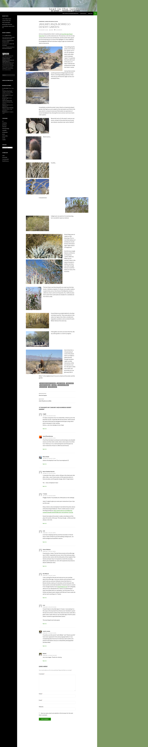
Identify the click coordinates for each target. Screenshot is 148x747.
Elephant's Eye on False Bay (7, 107)
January (54, 385)
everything (4, 123)
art (2, 121)
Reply (45, 428)
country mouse (46, 631)
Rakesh (44, 653)
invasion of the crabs (6, 20)
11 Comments (59, 29)
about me (90, 13)
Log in (3, 155)
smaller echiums (8, 35)
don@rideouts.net (62, 586)
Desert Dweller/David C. (49, 471)
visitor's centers (53, 386)
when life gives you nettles (45, 400)
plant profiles (5, 136)
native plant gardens (63, 385)
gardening (41, 21)
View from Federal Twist (7, 100)
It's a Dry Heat (5, 88)
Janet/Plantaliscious (48, 436)
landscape (4, 126)
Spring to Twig (5, 98)
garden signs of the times (7, 24)
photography (5, 132)
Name (41, 693)
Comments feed (5, 159)
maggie (44, 414)
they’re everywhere (6, 22)
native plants (43, 386)
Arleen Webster (47, 549)
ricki (44, 531)
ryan (44, 605)
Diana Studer (46, 456)
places (56, 21)
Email (40, 700)
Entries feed (4, 157)
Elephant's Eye (5, 105)
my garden (4, 130)
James (51, 29)
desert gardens (61, 383)
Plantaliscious (5, 111)
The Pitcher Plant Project (7, 91)
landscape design (49, 21)
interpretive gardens (45, 385)
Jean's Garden (5, 95)
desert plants (70, 383)
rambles (4, 139)
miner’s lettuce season (6, 18)
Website (41, 706)
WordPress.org (5, 161)
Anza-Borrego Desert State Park (47, 383)
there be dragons (43, 394)
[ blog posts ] (83, 13)
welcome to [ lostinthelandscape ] (70, 13)
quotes (3, 137)
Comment (42, 674)
